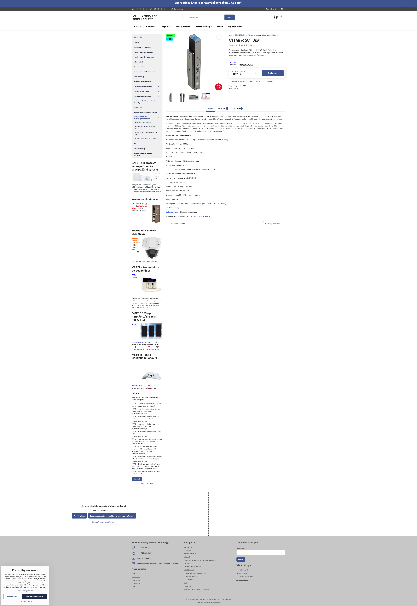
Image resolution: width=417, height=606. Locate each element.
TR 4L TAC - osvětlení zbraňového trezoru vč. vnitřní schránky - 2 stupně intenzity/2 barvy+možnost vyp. (147, 441)
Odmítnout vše (12, 597)
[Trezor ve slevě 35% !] (156, 214)
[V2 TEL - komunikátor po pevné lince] (151, 285)
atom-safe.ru (136, 587)
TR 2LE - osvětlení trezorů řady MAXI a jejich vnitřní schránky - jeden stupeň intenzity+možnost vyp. (146, 419)
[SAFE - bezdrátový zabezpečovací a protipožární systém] (142, 178)
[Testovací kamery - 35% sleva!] (151, 248)
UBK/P (207, 216)
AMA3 (196, 216)
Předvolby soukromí (206, 599)
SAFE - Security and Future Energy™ (144, 17)
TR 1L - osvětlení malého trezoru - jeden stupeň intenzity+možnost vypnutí (146, 405)
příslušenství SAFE (142, 187)
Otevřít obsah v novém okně (104, 522)
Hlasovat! (137, 479)
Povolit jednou (79, 516)
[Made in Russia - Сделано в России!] (151, 372)
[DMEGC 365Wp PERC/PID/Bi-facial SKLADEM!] (151, 331)
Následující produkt (272, 224)
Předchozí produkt (178, 224)
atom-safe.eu (136, 577)
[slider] (243, 45)
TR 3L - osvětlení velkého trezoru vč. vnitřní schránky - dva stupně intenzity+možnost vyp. (145, 426)
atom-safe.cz (136, 574)
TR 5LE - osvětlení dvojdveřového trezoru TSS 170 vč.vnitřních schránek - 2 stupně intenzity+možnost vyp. (147, 458)
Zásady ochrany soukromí (222, 599)
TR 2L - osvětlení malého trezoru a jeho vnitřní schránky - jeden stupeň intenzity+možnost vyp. (146, 411)
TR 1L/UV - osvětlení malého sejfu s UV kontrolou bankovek (146, 473)
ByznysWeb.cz (215, 603)
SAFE (133, 187)
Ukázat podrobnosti (25, 602)
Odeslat (240, 559)
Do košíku (272, 73)
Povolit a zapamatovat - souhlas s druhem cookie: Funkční (112, 516)
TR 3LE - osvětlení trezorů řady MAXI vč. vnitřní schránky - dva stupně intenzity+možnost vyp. (146, 434)
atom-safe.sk (136, 583)
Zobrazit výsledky (147, 483)
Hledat (229, 17)
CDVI (236, 88)
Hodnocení (233, 45)
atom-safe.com (136, 580)
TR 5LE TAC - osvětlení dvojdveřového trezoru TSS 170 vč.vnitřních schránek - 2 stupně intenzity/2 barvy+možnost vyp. (146, 466)
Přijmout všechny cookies (34, 597)
